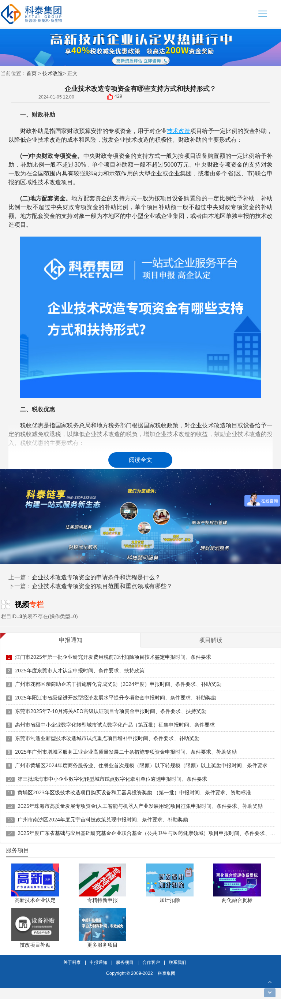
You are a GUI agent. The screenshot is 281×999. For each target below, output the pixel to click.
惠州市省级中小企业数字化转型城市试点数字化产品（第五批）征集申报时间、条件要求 (115, 724)
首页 (31, 73)
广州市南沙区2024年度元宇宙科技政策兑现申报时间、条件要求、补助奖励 (103, 819)
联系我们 (177, 962)
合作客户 (151, 962)
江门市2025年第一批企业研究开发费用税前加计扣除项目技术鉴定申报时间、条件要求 (113, 656)
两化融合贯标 (237, 899)
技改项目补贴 (35, 944)
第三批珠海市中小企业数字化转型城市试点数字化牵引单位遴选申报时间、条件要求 (112, 778)
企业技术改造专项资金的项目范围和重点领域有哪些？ (102, 586)
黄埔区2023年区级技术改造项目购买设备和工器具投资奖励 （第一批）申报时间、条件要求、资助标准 (134, 792)
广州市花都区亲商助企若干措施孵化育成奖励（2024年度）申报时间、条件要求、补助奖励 (118, 683)
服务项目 (125, 962)
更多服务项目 (102, 944)
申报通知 (98, 962)
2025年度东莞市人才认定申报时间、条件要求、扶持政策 (80, 670)
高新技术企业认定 (35, 899)
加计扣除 (170, 899)
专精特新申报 (102, 899)
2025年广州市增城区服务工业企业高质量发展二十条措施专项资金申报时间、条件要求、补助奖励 (126, 751)
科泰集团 (166, 973)
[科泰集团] (31, 13)
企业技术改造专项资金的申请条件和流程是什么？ (96, 577)
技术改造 (52, 73)
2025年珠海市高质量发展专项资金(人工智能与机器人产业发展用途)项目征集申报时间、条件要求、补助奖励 (140, 805)
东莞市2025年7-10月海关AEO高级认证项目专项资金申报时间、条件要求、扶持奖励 (110, 711)
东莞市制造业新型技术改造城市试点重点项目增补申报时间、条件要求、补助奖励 (107, 738)
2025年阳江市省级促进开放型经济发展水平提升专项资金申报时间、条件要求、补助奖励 (115, 697)
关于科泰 (72, 962)
